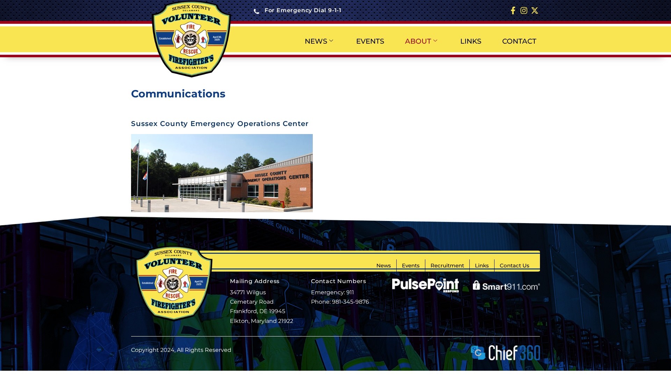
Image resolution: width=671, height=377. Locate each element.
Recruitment (447, 265)
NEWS (316, 41)
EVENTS (370, 41)
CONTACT (519, 41)
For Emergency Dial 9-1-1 (303, 10)
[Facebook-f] (513, 10)
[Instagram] (523, 10)
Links (482, 265)
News (383, 265)
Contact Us (514, 265)
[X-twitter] (534, 10)
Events (411, 265)
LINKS (470, 41)
